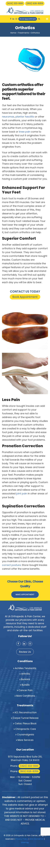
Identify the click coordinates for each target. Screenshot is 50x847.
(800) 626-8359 (34, 3)
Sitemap (25, 842)
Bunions (25, 679)
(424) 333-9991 (15, 3)
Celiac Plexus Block (25, 723)
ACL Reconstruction (25, 712)
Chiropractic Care (25, 729)
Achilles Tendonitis (25, 668)
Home (13, 32)
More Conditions (25, 695)
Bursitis (26, 684)
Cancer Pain (26, 690)
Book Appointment (28, 19)
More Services (25, 740)
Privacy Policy (21, 839)
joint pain (21, 493)
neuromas (8, 116)
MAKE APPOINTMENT (25, 594)
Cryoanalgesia (25, 734)
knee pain (24, 131)
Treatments (23, 32)
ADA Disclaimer (37, 839)
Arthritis (25, 673)
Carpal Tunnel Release (26, 718)
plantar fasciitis (24, 116)
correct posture (11, 565)
